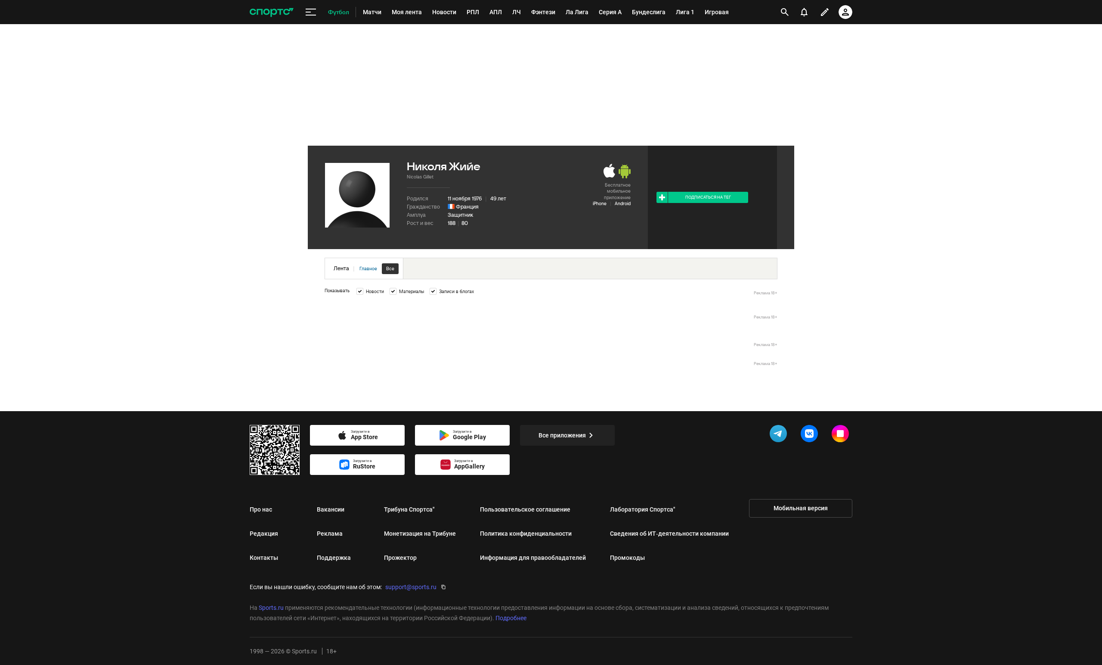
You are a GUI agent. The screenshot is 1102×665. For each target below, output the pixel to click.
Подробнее (510, 618)
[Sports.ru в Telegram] (780, 435)
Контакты (264, 557)
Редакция (264, 533)
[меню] (310, 12)
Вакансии (330, 509)
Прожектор (400, 557)
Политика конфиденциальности (526, 533)
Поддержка (334, 557)
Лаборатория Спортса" (642, 509)
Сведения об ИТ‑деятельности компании (669, 533)
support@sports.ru (410, 587)
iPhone (600, 203)
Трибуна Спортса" (409, 509)
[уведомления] (804, 12)
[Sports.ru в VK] (811, 435)
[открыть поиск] (785, 12)
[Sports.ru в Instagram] (842, 435)
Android (623, 203)
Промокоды (627, 557)
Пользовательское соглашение (525, 509)
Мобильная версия (801, 508)
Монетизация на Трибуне (420, 533)
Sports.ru (271, 607)
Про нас (261, 509)
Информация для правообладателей (533, 557)
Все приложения (562, 435)
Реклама (330, 533)
